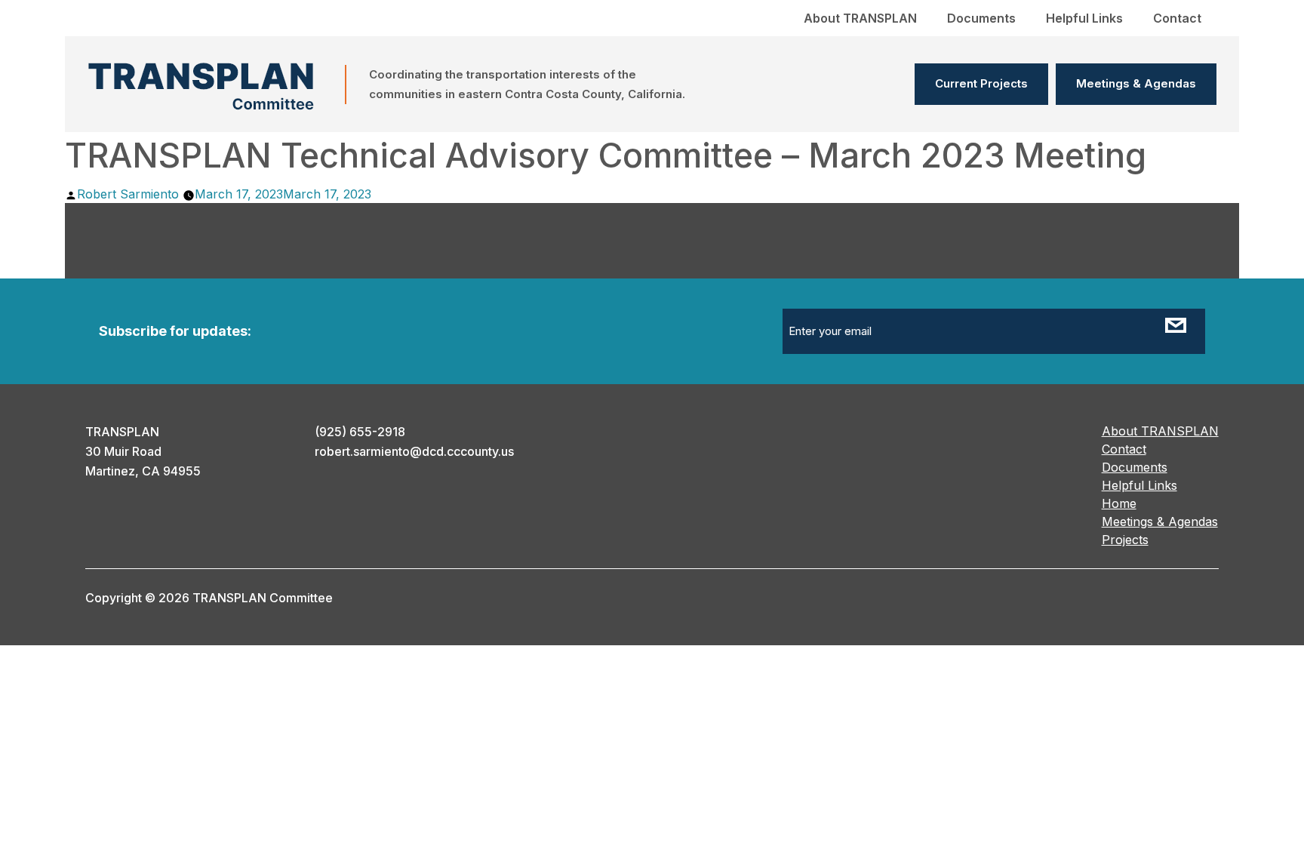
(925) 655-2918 (360, 431)
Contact (1177, 18)
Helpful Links (1084, 18)
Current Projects (981, 83)
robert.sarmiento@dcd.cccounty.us (414, 451)
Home (1119, 503)
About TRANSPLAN (860, 18)
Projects (1125, 539)
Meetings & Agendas (1136, 83)
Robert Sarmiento (128, 194)
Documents (981, 18)
